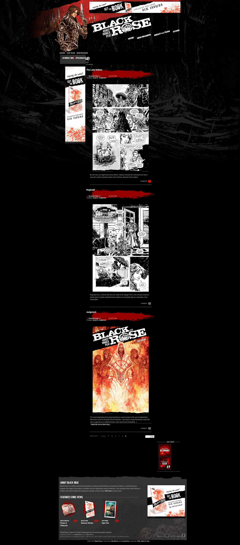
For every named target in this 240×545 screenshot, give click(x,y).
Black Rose (98, 541)
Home (131, 38)
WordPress (114, 541)
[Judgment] (121, 413)
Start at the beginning (164, 450)
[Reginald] (121, 291)
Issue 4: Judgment (99, 78)
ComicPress (125, 541)
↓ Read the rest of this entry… (100, 424)
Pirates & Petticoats (64, 523)
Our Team (71, 53)
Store (176, 31)
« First (102, 436)
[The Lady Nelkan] (121, 171)
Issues (62, 53)
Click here (108, 491)
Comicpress (90, 534)
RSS (138, 541)
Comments (145, 181)
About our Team (162, 33)
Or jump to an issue (164, 463)
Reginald (90, 190)
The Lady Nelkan (94, 70)
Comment (144, 303)
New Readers (144, 36)
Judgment (91, 312)
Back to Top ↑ (145, 541)
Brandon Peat (93, 76)
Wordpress (78, 534)
